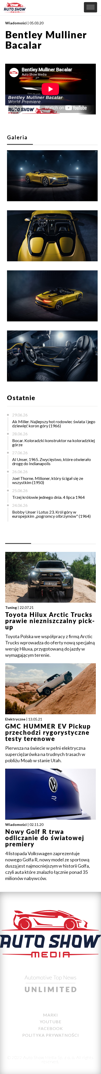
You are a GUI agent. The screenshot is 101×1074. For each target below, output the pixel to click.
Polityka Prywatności (50, 1035)
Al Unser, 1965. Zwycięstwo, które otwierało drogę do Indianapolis (51, 461)
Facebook (50, 1028)
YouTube (50, 1021)
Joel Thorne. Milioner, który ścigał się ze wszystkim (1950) (47, 480)
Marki (50, 1014)
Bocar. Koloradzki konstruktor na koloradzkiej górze (53, 442)
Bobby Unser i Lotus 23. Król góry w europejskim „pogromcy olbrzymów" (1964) (51, 513)
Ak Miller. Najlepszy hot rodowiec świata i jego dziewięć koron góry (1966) (53, 423)
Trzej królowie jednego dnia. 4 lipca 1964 (48, 497)
